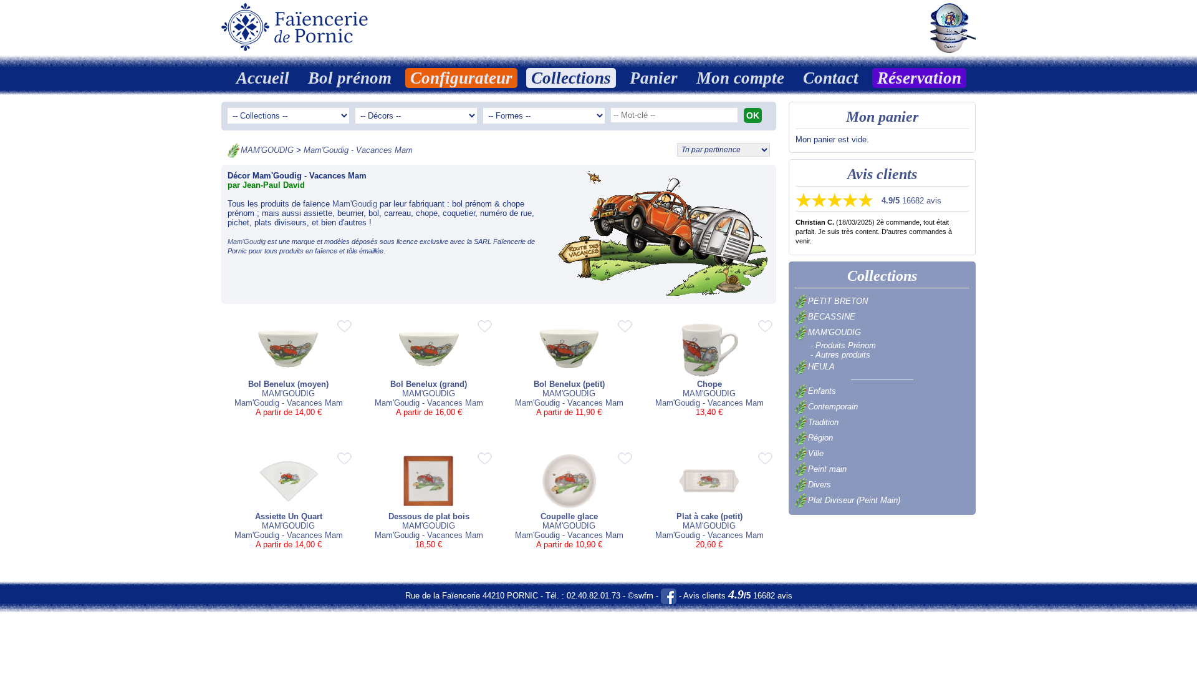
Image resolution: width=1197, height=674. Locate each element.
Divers (819, 484)
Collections (571, 78)
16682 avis (911, 200)
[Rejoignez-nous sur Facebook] (668, 595)
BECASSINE (831, 316)
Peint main (827, 469)
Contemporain (833, 406)
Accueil (262, 78)
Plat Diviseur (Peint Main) (854, 500)
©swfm (640, 595)
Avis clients (882, 174)
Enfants (822, 391)
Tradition (823, 422)
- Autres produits (840, 354)
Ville (816, 453)
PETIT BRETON (838, 301)
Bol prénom (350, 78)
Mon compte (740, 78)
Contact (830, 78)
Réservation (919, 78)
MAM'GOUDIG (267, 150)
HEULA (821, 366)
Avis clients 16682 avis (737, 595)
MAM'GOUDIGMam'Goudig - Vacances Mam (288, 398)
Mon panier (882, 117)
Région (820, 437)
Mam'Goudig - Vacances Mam (358, 150)
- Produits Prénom (843, 345)
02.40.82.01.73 (593, 595)
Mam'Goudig (354, 203)
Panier (654, 78)
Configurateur (461, 78)
